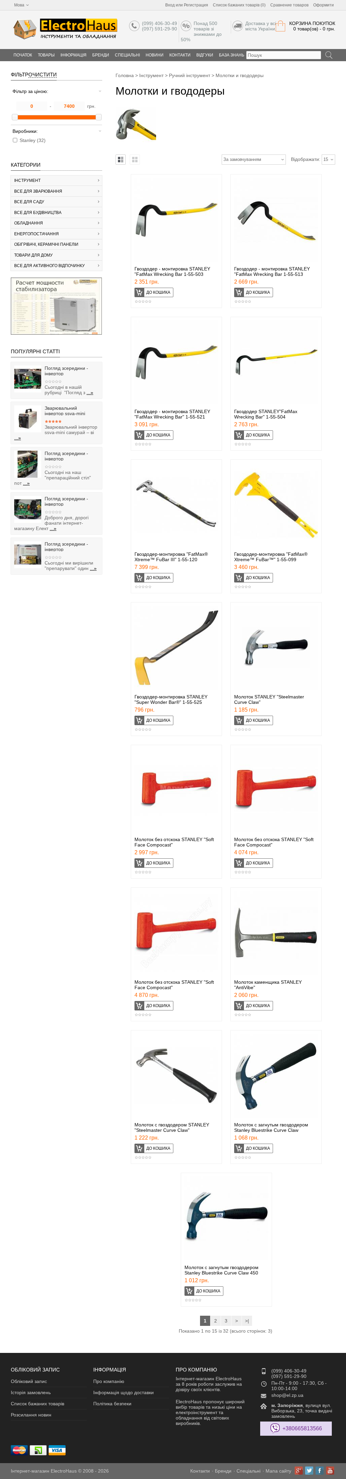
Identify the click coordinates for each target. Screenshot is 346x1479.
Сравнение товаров (289, 5)
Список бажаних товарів (37, 1403)
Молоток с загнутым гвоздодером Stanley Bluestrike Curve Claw (271, 1127)
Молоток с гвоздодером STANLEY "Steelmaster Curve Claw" (171, 1127)
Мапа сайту (278, 1471)
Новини (155, 55)
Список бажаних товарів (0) (239, 5)
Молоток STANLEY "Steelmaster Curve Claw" (269, 699)
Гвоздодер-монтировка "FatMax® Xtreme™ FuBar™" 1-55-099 (270, 556)
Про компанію (108, 1381)
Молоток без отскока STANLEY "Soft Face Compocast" (174, 842)
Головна (125, 75)
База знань (231, 55)
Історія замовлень (31, 1392)
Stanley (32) (33, 140)
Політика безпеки (112, 1403)
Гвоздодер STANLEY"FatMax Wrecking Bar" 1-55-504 (265, 414)
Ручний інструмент (189, 75)
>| (247, 1320)
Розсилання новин (31, 1414)
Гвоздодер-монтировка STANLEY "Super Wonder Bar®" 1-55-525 (170, 699)
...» (89, 392)
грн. (91, 106)
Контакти (180, 55)
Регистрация (196, 5)
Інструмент (151, 75)
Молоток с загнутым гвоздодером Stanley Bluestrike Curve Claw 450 (221, 1270)
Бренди (100, 55)
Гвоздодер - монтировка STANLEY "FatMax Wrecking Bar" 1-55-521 (172, 414)
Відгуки (204, 55)
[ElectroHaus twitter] (309, 1470)
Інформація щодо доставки (123, 1392)
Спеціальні (127, 55)
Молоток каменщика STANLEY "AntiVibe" (268, 984)
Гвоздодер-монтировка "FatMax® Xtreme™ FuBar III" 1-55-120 (171, 556)
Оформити (323, 5)
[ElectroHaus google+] (299, 1470)
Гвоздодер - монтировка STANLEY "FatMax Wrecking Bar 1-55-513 (272, 271)
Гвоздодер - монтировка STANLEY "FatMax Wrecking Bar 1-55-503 (172, 271)
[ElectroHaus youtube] (330, 1470)
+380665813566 (302, 1428)
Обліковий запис (29, 1381)
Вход (170, 5)
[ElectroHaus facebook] (320, 1470)
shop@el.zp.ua (287, 1395)
